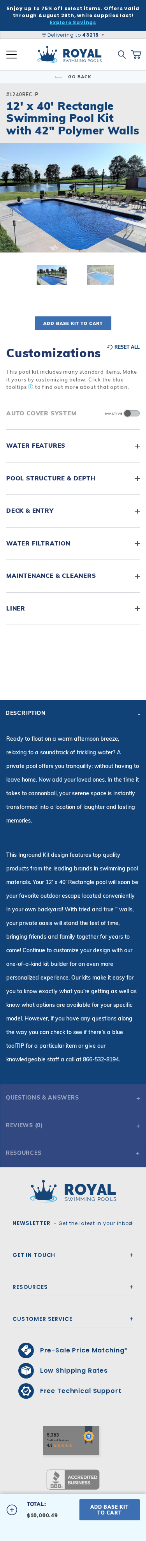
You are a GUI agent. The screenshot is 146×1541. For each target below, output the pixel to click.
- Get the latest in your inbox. (72, 1223)
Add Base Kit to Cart (73, 323)
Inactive (114, 413)
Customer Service (42, 1319)
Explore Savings (73, 22)
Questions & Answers (42, 1097)
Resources (23, 1152)
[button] (12, 210)
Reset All (126, 347)
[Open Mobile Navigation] (11, 54)
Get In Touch (33, 1255)
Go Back (79, 76)
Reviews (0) (24, 1125)
